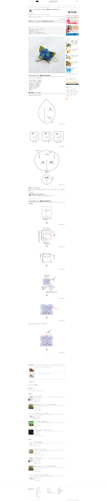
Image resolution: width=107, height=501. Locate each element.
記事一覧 (48, 488)
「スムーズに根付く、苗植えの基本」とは (41, 421)
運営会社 (59, 493)
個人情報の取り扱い (60, 491)
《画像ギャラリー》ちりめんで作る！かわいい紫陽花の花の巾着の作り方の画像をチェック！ (46, 21)
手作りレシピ (38, 407)
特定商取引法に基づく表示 (50, 492)
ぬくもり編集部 (34, 384)
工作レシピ (38, 452)
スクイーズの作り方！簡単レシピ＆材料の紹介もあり (74, 62)
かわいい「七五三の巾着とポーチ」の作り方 (42, 373)
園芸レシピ (37, 493)
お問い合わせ (59, 492)
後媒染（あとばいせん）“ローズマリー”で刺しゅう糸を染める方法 (45, 404)
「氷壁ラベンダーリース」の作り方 (40, 449)
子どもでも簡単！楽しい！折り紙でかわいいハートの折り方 (74, 50)
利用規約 (59, 488)
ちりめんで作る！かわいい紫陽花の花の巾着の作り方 (37, 32)
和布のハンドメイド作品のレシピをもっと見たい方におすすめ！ (38, 33)
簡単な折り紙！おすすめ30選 (74, 68)
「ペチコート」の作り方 (38, 457)
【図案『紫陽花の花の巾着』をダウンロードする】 (35, 198)
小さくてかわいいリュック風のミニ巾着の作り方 (43, 367)
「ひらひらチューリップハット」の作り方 (41, 474)
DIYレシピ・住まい (38, 492)
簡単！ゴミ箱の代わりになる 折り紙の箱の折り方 (74, 43)
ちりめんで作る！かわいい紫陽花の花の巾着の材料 (36, 29)
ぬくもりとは (49, 491)
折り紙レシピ (72, 51)
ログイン (77, 1)
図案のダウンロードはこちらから (34, 31)
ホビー (37, 494)
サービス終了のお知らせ (38, 441)
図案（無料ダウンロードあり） (34, 30)
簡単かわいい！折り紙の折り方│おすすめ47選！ (74, 56)
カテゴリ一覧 (38, 497)
